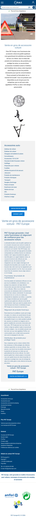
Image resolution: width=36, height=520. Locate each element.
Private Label (4, 441)
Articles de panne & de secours (13, 170)
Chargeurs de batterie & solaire (13, 154)
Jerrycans (7, 173)
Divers (2, 411)
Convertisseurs (8, 156)
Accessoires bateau (6, 405)
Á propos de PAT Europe (7, 435)
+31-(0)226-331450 (8, 466)
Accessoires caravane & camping (10, 403)
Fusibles (7, 168)
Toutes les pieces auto (17, 376)
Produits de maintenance (12, 175)
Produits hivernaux (10, 194)
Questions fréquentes (6, 445)
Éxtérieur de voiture (10, 151)
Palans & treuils (9, 185)
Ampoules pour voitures (11, 165)
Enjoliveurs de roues (10, 187)
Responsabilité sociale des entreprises (11, 443)
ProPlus (25, 331)
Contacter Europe (18, 208)
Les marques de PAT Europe (8, 425)
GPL (5, 192)
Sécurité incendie (5, 409)
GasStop (3, 413)
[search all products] (33, 7)
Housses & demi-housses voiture (14, 161)
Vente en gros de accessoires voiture (11, 423)
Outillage (7, 163)
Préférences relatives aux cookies (10, 447)
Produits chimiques (10, 177)
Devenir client (18, 214)
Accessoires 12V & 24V (11, 158)
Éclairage (3, 407)
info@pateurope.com (10, 468)
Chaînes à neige (9, 196)
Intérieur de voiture (10, 149)
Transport (7, 180)
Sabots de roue (9, 189)
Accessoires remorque (7, 398)
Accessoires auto (5, 401)
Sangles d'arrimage (10, 182)
